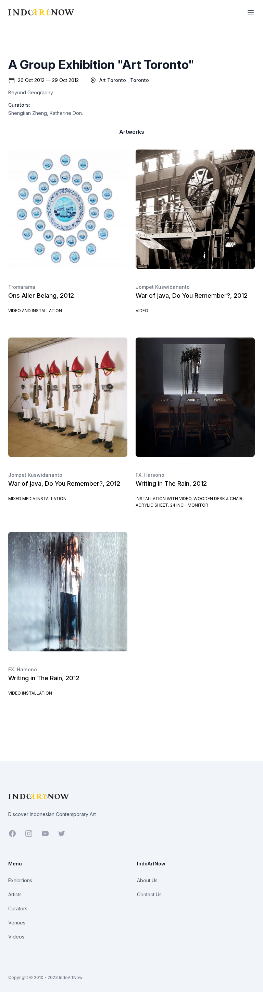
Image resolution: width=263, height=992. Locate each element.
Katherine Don (66, 113)
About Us (147, 880)
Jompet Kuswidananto (163, 287)
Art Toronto (112, 80)
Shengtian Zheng (27, 113)
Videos (16, 937)
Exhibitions (20, 880)
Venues (16, 922)
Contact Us (149, 894)
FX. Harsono (150, 475)
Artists (15, 894)
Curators (17, 908)
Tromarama (21, 287)
